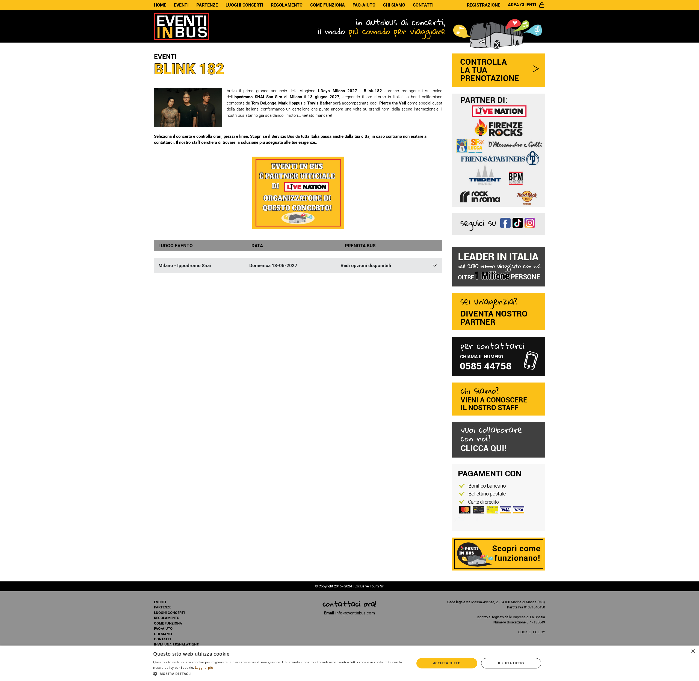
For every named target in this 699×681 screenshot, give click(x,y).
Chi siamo (394, 5)
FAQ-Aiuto (364, 5)
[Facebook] (506, 223)
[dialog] (349, 663)
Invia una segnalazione (176, 645)
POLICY (539, 632)
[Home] (181, 26)
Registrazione (483, 5)
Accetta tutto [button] (447, 663)
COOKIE (524, 632)
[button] (280, 673)
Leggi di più (204, 667)
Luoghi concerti (244, 5)
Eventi (181, 5)
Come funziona (327, 5)
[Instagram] (531, 223)
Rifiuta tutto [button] (511, 663)
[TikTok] (519, 223)
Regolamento (287, 5)
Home (160, 5)
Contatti (423, 5)
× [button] (693, 651)
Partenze (207, 5)
